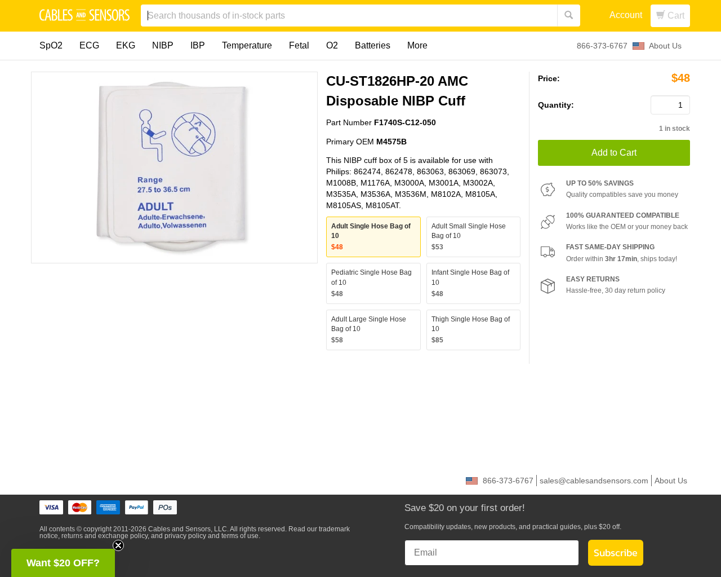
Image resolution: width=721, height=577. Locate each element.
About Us (665, 45)
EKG (125, 45)
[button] (63, 563)
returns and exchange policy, (105, 536)
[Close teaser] (118, 545)
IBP (197, 45)
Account (625, 15)
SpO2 (51, 45)
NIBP (162, 45)
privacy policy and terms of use (211, 536)
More (417, 45)
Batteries (372, 45)
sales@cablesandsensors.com (594, 480)
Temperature (247, 45)
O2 (332, 45)
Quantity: (556, 104)
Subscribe (616, 552)
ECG (89, 45)
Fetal (299, 45)
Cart (674, 15)
